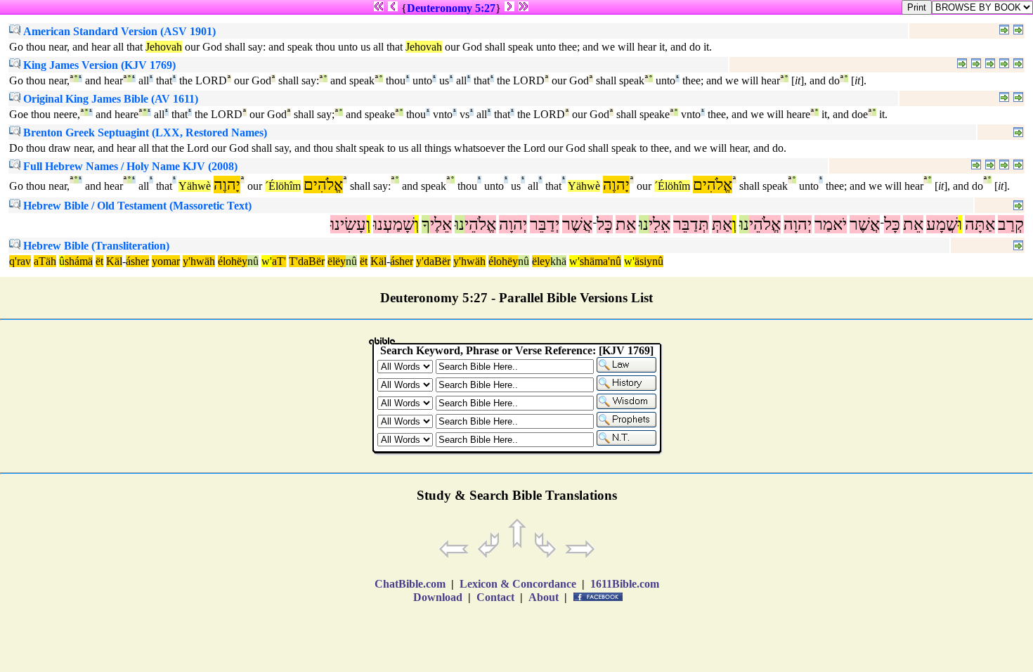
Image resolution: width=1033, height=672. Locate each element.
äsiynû (649, 261)
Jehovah (163, 47)
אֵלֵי (659, 224)
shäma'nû (600, 261)
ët (99, 261)
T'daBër (307, 261)
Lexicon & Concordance (518, 584)
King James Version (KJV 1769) (98, 65)
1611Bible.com (624, 584)
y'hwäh (199, 261)
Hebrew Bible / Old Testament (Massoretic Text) (136, 206)
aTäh (45, 261)
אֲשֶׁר (865, 224)
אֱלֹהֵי (765, 224)
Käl (114, 261)
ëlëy (336, 261)
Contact (495, 597)
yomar (166, 261)
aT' (279, 261)
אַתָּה (980, 224)
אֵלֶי (441, 224)
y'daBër (433, 261)
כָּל (892, 224)
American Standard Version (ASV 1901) (118, 31)
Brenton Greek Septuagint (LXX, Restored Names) (143, 132)
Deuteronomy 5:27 (451, 8)
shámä (79, 261)
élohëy (232, 261)
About (543, 597)
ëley (541, 261)
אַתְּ (722, 224)
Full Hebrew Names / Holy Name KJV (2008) (129, 166)
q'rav (20, 261)
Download (437, 597)
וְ (734, 224)
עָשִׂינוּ (348, 224)
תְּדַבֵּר (691, 224)
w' (266, 261)
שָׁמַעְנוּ (394, 224)
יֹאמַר (830, 224)
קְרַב (1011, 224)
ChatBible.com (410, 584)
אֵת (913, 224)
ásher (137, 261)
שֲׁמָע (942, 224)
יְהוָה (798, 224)
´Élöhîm (283, 186)
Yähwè (194, 186)
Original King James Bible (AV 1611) (109, 99)
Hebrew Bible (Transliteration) (94, 246)
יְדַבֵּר (544, 224)
